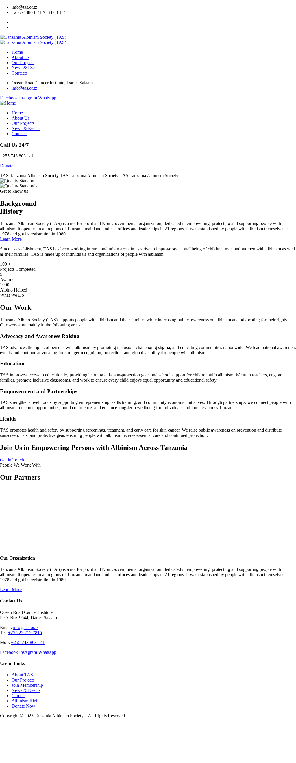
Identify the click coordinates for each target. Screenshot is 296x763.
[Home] (8, 103)
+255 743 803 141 (28, 642)
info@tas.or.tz (25, 627)
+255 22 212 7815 (25, 632)
